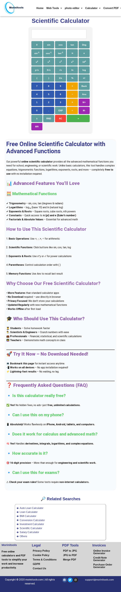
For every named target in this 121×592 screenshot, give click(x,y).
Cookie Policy (41, 555)
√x (60, 70)
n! (84, 78)
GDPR (36, 564)
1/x (60, 78)
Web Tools (52, 8)
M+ (84, 102)
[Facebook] (64, 580)
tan (72, 45)
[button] (54, 8)
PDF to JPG (70, 550)
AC (60, 118)
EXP (60, 110)
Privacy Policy (41, 550)
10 (84, 61)
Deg (84, 45)
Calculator (91, 8)
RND (48, 118)
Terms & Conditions (45, 559)
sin (48, 45)
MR (37, 126)
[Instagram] (75, 580)
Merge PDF (69, 559)
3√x (49, 70)
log (84, 70)
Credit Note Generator (100, 559)
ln (72, 70)
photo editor (72, 8)
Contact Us (39, 568)
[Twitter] (70, 580)
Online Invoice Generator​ (101, 552)
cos (61, 45)
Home (39, 8)
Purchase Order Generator (102, 566)
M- (84, 110)
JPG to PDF (70, 555)
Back (84, 86)
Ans (84, 94)
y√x (37, 70)
